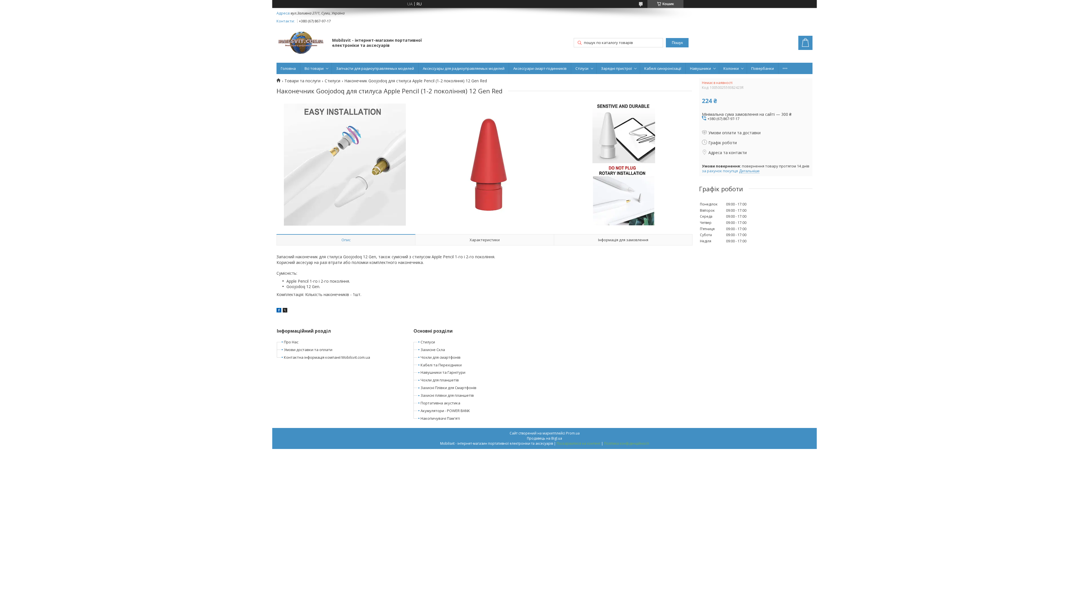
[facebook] (279, 311)
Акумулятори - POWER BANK (445, 410)
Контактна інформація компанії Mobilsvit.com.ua (327, 357)
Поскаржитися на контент (578, 443)
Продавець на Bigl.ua (544, 438)
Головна (288, 68)
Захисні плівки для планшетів (447, 395)
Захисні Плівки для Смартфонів (448, 387)
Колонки (731, 68)
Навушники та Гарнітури (443, 372)
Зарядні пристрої (616, 68)
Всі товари (314, 68)
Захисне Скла (433, 349)
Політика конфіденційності (626, 443)
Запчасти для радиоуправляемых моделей (375, 68)
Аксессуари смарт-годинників (540, 68)
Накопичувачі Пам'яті (440, 418)
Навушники (700, 68)
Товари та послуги (302, 80)
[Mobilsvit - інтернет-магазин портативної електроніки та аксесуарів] (302, 43)
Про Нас (291, 342)
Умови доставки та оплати (308, 349)
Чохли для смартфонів (441, 357)
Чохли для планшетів (440, 380)
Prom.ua (573, 433)
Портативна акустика (440, 403)
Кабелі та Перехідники (441, 365)
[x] (285, 311)
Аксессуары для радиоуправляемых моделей (464, 68)
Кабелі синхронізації (662, 68)
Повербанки (762, 68)
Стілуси (581, 68)
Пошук (677, 43)
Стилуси (332, 80)
